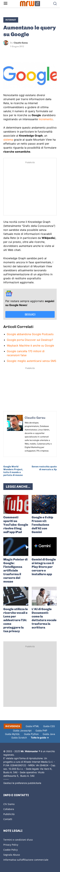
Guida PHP (41, 730)
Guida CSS (49, 726)
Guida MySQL (12, 734)
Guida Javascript (22, 730)
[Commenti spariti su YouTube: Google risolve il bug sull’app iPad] (15, 504)
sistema (8, 139)
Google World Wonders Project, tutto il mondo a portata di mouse (13, 470)
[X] (6, 52)
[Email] (37, 52)
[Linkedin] (14, 52)
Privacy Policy (10, 844)
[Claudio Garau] (6, 42)
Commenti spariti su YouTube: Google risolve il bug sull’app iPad (15, 524)
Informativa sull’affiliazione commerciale (25, 859)
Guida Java (49, 734)
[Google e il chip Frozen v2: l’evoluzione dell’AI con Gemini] (44, 504)
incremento (46, 119)
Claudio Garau (21, 43)
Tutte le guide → (40, 737)
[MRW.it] (30, 3)
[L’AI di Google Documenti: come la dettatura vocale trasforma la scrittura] (44, 596)
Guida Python (31, 734)
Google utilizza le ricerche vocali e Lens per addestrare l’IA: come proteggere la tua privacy (15, 620)
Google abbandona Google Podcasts (30, 334)
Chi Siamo (8, 804)
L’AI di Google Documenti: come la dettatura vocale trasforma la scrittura (44, 618)
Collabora (8, 809)
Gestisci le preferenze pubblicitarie (22, 783)
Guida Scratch (19, 737)
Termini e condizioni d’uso (18, 839)
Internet (10, 19)
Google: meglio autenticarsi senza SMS (31, 361)
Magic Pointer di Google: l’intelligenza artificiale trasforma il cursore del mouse (15, 570)
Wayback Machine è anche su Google (30, 345)
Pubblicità (8, 814)
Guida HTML (32, 726)
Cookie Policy (10, 849)
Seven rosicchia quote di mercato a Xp (44, 468)
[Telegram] (29, 52)
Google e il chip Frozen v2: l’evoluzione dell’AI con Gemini (42, 524)
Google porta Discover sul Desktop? (30, 339)
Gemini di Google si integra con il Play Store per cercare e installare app (44, 567)
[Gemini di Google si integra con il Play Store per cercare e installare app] (44, 546)
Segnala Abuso (11, 854)
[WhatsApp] (22, 52)
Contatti (7, 819)
